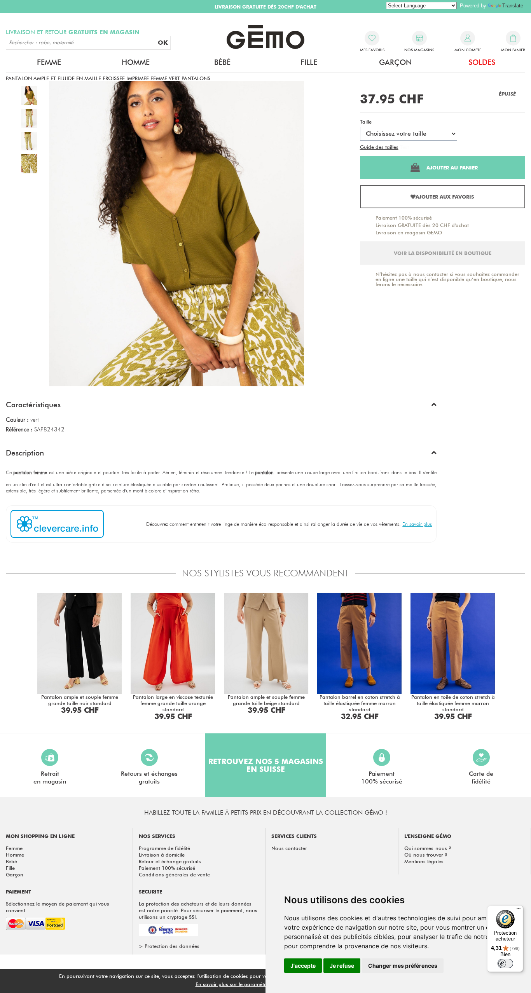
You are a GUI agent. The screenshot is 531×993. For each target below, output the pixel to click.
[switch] (505, 963)
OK (163, 42)
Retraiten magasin (49, 777)
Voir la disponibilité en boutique (442, 253)
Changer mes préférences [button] (402, 965)
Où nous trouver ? (425, 855)
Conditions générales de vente (174, 874)
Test (404, 147)
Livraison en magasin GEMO (409, 232)
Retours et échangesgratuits (149, 777)
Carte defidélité (481, 777)
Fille (10, 868)
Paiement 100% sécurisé (404, 218)
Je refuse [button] (342, 965)
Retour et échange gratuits (170, 861)
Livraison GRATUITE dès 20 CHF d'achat (422, 225)
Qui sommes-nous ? (427, 848)
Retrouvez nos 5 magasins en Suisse (265, 765)
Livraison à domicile (162, 855)
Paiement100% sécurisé (381, 777)
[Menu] (518, 910)
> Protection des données (169, 946)
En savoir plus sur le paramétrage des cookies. (250, 984)
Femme (14, 848)
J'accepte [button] (303, 965)
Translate (512, 6)
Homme (15, 855)
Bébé (11, 861)
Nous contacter (289, 848)
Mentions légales (424, 861)
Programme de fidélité (164, 848)
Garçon (14, 874)
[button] (221, 406)
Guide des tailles (379, 147)
